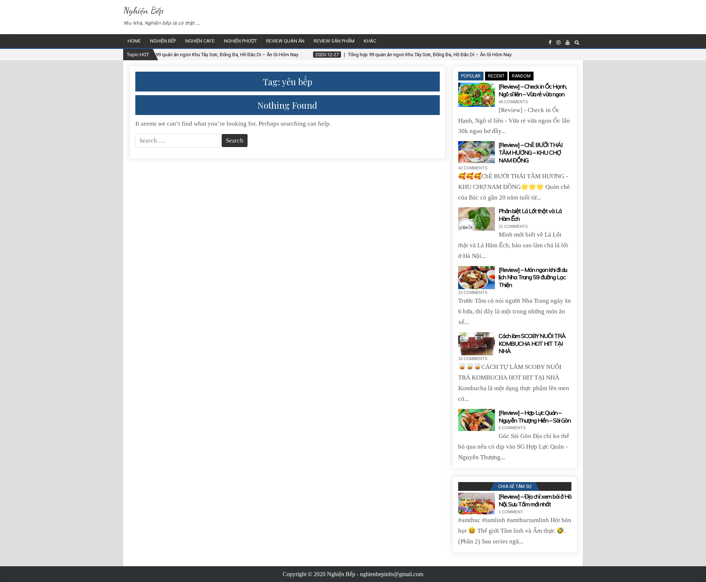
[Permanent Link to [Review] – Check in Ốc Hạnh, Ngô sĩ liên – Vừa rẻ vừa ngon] (476, 95)
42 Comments (472, 168)
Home (134, 41)
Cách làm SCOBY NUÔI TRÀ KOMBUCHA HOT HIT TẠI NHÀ (532, 343)
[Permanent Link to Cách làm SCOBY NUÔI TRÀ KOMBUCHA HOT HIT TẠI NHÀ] (476, 343)
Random (521, 76)
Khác (370, 41)
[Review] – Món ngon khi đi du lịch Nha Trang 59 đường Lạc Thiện (533, 277)
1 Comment (511, 512)
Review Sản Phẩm (334, 41)
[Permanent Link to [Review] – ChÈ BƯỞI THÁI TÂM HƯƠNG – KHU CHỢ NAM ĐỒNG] (476, 152)
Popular (471, 76)
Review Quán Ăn (285, 41)
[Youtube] (568, 42)
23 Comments (472, 292)
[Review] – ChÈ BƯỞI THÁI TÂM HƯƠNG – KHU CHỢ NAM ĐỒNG (530, 152)
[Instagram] (558, 42)
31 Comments (513, 226)
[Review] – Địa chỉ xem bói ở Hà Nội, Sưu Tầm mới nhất (535, 500)
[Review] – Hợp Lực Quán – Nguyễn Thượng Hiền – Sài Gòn (535, 416)
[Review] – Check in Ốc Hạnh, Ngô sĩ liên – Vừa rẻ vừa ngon (533, 90)
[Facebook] (550, 42)
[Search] (577, 42)
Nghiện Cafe (200, 41)
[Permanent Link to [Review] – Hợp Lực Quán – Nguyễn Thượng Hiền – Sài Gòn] (476, 420)
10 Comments (472, 358)
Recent (496, 76)
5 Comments (512, 427)
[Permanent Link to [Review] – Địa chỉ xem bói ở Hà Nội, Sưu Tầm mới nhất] (476, 503)
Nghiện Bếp (143, 10)
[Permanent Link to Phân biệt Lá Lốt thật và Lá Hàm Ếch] (476, 219)
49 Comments (513, 102)
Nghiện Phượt (240, 41)
